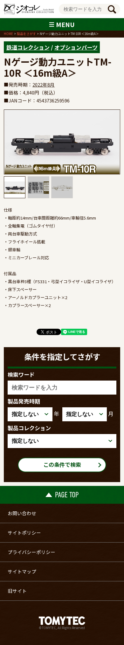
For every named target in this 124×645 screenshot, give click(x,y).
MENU (65, 24)
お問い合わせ (22, 513)
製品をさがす (26, 34)
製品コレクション (29, 428)
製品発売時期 (24, 401)
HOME (8, 34)
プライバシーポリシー (31, 552)
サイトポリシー (24, 532)
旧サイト (17, 590)
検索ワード (21, 374)
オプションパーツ (76, 47)
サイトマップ (22, 571)
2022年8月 (43, 84)
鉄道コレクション (28, 47)
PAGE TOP (67, 494)
